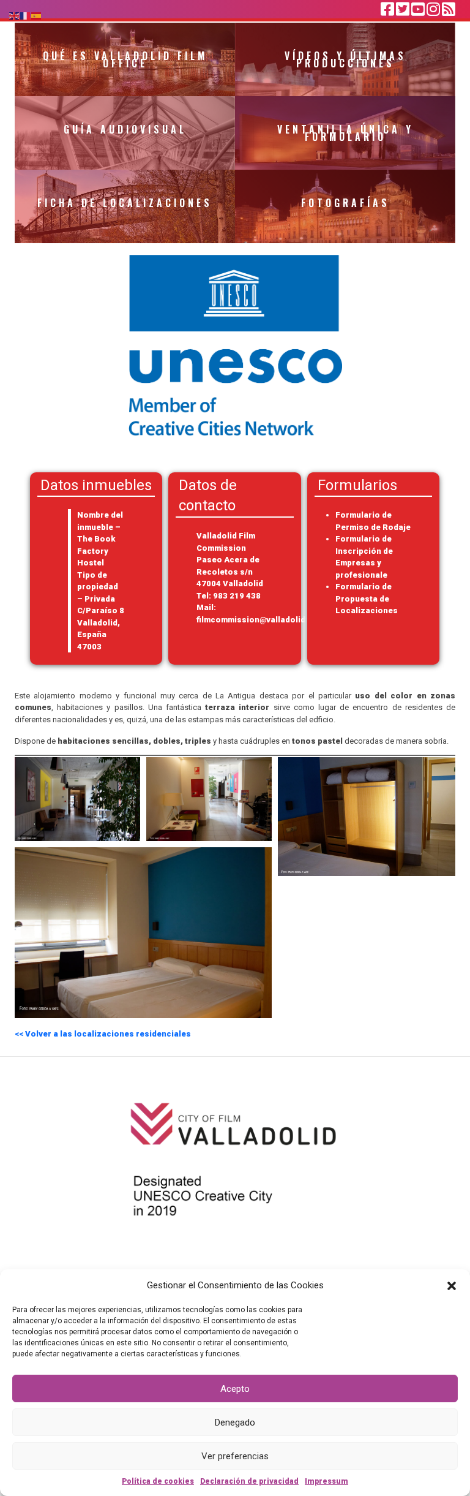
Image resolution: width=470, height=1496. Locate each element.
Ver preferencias (235, 1456)
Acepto (235, 1388)
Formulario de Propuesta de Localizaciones (366, 598)
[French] (25, 15)
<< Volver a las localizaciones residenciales (103, 1033)
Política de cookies (158, 1481)
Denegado (235, 1422)
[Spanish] (36, 15)
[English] (14, 15)
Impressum (326, 1481)
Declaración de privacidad (249, 1481)
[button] (452, 1285)
